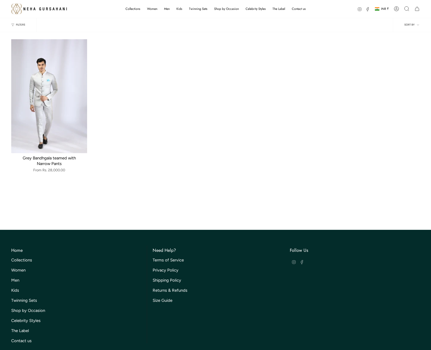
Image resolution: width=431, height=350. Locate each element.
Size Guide (162, 300)
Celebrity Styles (26, 320)
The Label (20, 330)
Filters (20, 24)
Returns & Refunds (170, 290)
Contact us (21, 340)
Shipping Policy (167, 280)
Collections (21, 260)
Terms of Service (168, 260)
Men (15, 280)
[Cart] (417, 9)
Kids (15, 290)
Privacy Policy (165, 270)
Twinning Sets (24, 300)
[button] (133, 8)
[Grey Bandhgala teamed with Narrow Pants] (49, 96)
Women (18, 270)
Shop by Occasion (28, 310)
